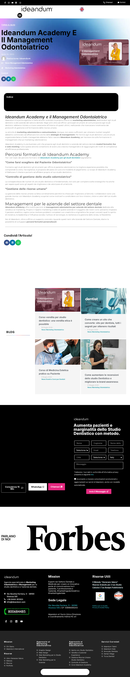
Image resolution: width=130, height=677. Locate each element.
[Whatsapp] (20, 2)
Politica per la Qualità (100, 606)
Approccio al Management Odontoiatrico (76, 643)
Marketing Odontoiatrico (15, 68)
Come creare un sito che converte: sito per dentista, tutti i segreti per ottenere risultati (103, 323)
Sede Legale (57, 600)
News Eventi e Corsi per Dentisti (53, 379)
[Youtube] (12, 2)
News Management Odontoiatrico (19, 63)
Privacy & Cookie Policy (100, 607)
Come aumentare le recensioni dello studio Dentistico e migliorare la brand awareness (102, 378)
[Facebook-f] (5, 2)
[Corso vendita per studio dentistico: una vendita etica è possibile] (57, 300)
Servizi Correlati (110, 642)
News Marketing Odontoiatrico (53, 330)
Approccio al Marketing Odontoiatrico (44, 643)
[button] (19, 15)
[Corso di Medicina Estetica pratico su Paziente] (57, 352)
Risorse (8, 653)
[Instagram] (9, 2)
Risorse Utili (101, 576)
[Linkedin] (16, 2)
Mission (54, 576)
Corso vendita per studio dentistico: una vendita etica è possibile (55, 320)
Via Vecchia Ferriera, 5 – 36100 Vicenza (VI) (62, 606)
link (92, 475)
